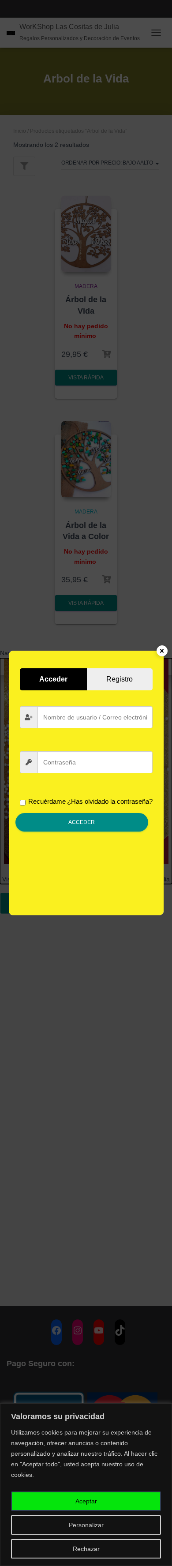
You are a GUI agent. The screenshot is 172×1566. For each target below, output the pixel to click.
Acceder (81, 822)
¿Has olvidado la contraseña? (110, 801)
